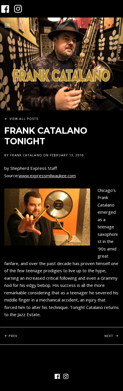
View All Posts (23, 118)
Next (113, 335)
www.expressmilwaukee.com (47, 175)
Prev (35, 335)
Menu (7, 25)
